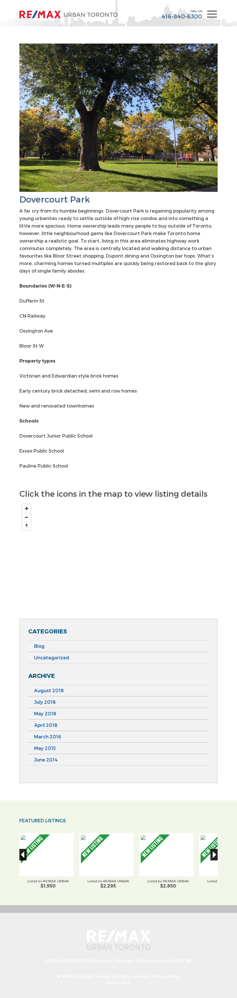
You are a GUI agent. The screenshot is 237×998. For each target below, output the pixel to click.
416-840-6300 (182, 16)
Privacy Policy (166, 976)
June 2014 (46, 759)
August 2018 (49, 690)
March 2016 (47, 736)
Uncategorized (51, 657)
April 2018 (46, 725)
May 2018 (45, 713)
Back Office (119, 982)
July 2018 (45, 702)
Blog (39, 646)
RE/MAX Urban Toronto (86, 976)
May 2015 (45, 748)
